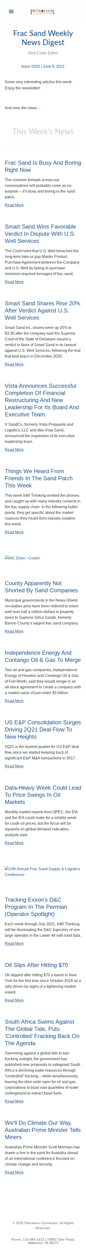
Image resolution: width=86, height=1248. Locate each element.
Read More (14, 205)
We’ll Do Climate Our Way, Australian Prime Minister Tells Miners (43, 1130)
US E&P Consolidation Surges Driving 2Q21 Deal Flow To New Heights (43, 729)
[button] (11, 11)
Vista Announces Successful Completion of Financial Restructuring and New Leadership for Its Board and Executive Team (42, 400)
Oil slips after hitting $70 (36, 965)
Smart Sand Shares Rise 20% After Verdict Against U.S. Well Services (42, 310)
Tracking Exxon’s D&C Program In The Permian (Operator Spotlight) (36, 906)
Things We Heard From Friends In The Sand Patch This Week (39, 478)
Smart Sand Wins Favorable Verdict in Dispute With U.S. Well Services (40, 233)
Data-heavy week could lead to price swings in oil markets (43, 794)
